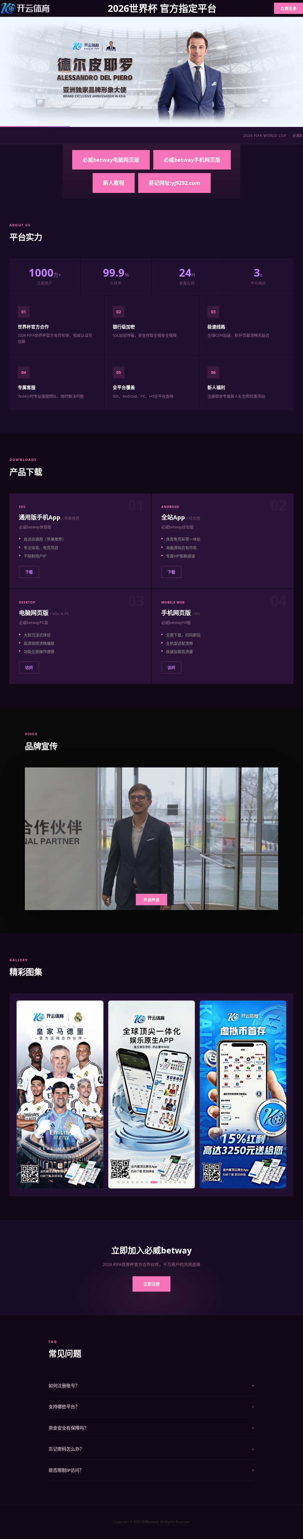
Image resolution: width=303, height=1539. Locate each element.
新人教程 (113, 182)
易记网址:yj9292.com (174, 182)
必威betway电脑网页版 (111, 159)
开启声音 (151, 900)
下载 (29, 572)
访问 (29, 667)
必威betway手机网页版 (192, 159)
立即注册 (288, 8)
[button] (118, 1182)
